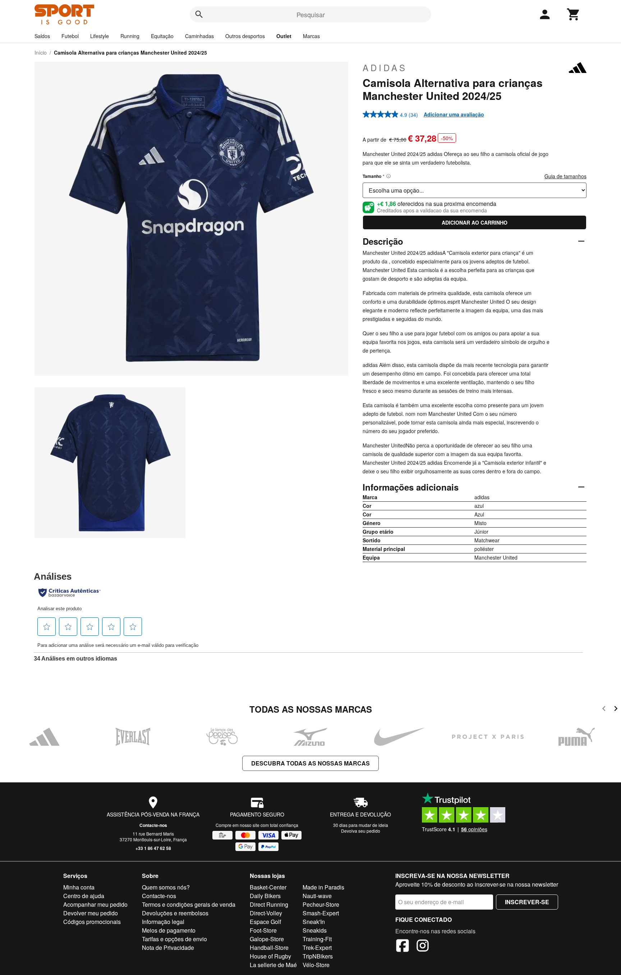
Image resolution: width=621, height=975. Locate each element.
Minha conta (79, 887)
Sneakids (315, 930)
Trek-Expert (317, 947)
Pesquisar (310, 14)
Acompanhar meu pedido (95, 904)
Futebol (70, 36)
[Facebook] (402, 946)
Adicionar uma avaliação (454, 114)
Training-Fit (317, 939)
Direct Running (269, 904)
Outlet (283, 36)
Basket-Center (268, 887)
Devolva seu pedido (360, 831)
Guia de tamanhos (565, 176)
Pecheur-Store (321, 904)
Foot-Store (263, 930)
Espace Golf (265, 921)
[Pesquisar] (199, 14)
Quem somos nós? (166, 887)
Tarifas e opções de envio (174, 939)
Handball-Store (269, 947)
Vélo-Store (316, 965)
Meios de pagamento (169, 930)
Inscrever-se (527, 902)
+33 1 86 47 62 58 (153, 848)
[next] (616, 709)
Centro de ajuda (83, 896)
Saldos (42, 36)
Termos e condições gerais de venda (188, 904)
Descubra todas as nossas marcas (310, 763)
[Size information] (388, 176)
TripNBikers (318, 956)
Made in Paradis (323, 887)
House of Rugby (270, 956)
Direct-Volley (266, 913)
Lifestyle (99, 36)
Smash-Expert (321, 913)
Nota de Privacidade (168, 947)
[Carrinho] (573, 14)
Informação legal (163, 921)
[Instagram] (422, 946)
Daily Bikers (265, 896)
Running (129, 36)
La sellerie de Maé (273, 965)
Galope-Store (267, 939)
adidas (385, 67)
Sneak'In (314, 921)
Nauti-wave (317, 896)
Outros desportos (245, 36)
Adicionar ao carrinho (474, 222)
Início (40, 52)
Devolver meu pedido (90, 913)
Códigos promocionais (92, 921)
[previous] (604, 709)
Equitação (162, 36)
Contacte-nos (153, 825)
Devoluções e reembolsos (175, 913)
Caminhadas (199, 36)
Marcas (311, 36)
